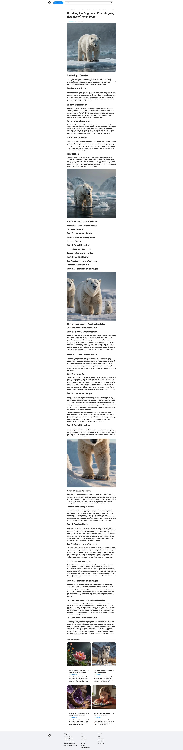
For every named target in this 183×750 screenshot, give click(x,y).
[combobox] (88, 3)
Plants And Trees (75, 9)
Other (82, 9)
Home (68, 9)
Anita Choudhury (72, 21)
